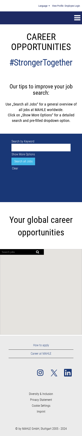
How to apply (41, 345)
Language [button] (43, 5)
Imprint (41, 411)
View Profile (58, 5)
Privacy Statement (41, 400)
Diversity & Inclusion (41, 394)
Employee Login (72, 5)
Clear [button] (15, 168)
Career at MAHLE (41, 353)
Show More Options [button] (23, 154)
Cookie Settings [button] (41, 405)
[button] (49, 17)
